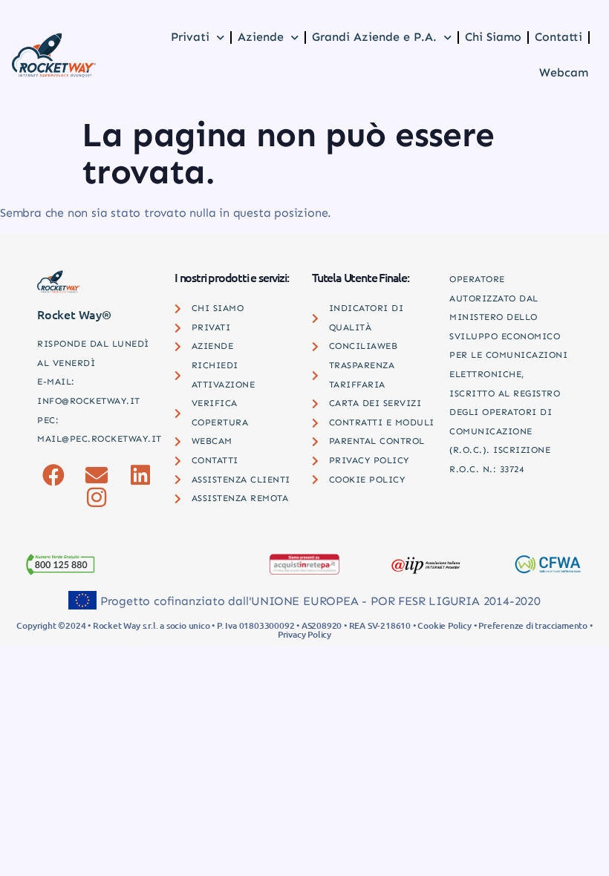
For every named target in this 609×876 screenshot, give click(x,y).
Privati (190, 37)
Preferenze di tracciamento (532, 625)
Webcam (563, 72)
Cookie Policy (444, 625)
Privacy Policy (304, 634)
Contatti (558, 37)
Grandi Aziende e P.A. (374, 37)
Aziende (261, 37)
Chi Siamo (493, 37)
